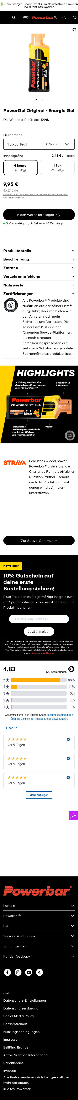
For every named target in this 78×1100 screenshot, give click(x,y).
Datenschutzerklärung (20, 1008)
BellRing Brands (15, 1047)
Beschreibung (16, 259)
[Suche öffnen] (13, 17)
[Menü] (6, 17)
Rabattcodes (13, 1063)
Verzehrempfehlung (21, 276)
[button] (74, 17)
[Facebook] (7, 972)
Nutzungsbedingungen (21, 1032)
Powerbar (23, 1089)
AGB (6, 993)
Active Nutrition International (25, 1055)
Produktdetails (17, 250)
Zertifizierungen (18, 293)
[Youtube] (29, 972)
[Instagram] (18, 972)
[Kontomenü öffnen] (55, 17)
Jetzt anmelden (39, 631)
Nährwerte (13, 285)
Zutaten (10, 268)
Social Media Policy (18, 1016)
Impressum (12, 1039)
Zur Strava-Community (39, 540)
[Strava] (39, 972)
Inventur (9, 1071)
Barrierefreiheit (15, 1024)
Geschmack (12, 135)
